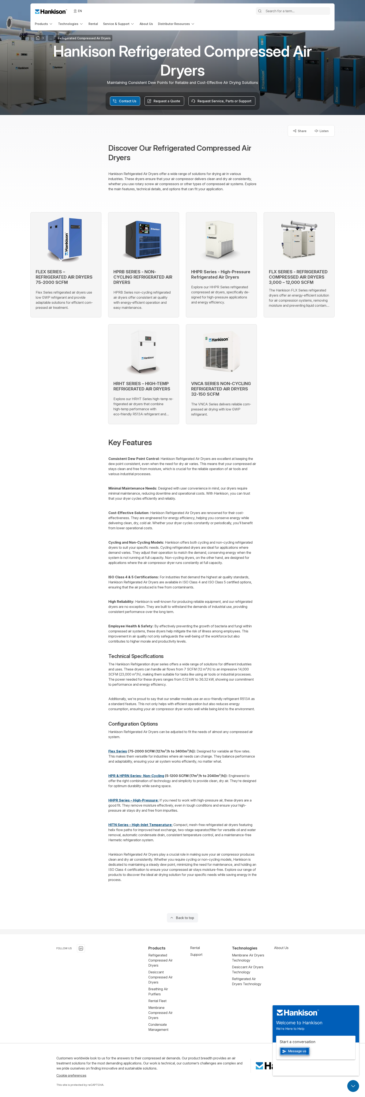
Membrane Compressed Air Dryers (160, 1012)
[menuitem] (44, 24)
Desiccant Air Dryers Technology (247, 969)
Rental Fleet (157, 1001)
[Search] (260, 11)
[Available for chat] (353, 1086)
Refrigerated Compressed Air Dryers (160, 960)
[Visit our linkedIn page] (81, 948)
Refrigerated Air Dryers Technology (246, 981)
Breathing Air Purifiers (158, 991)
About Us (281, 948)
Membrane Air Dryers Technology (248, 957)
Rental (195, 948)
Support (196, 954)
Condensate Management (158, 1027)
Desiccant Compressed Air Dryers (160, 977)
